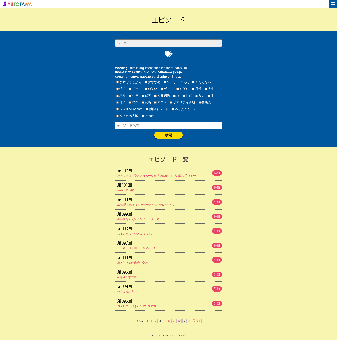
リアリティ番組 (184, 102)
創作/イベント (158, 109)
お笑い (152, 89)
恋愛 (122, 95)
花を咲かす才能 (168, 274)
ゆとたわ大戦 (128, 115)
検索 (168, 135)
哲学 (122, 89)
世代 (189, 95)
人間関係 (163, 95)
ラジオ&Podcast (130, 109)
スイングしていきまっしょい (168, 230)
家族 (148, 95)
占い (201, 95)
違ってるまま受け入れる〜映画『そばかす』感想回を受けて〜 (168, 172)
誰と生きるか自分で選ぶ (168, 259)
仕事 (135, 95)
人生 (211, 89)
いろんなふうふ (168, 288)
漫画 (148, 102)
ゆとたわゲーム (186, 109)
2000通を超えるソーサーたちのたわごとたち (168, 201)
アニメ (162, 102)
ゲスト (168, 89)
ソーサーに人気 (178, 82)
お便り (184, 89)
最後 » (197, 320)
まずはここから (130, 82)
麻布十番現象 (168, 187)
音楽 (122, 102)
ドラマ (136, 89)
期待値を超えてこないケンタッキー (168, 216)
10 (179, 320)
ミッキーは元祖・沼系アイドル (168, 245)
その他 (149, 115)
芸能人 (206, 102)
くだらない (203, 82)
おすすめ (154, 82)
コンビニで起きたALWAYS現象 (168, 303)
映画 (135, 102)
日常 (198, 89)
